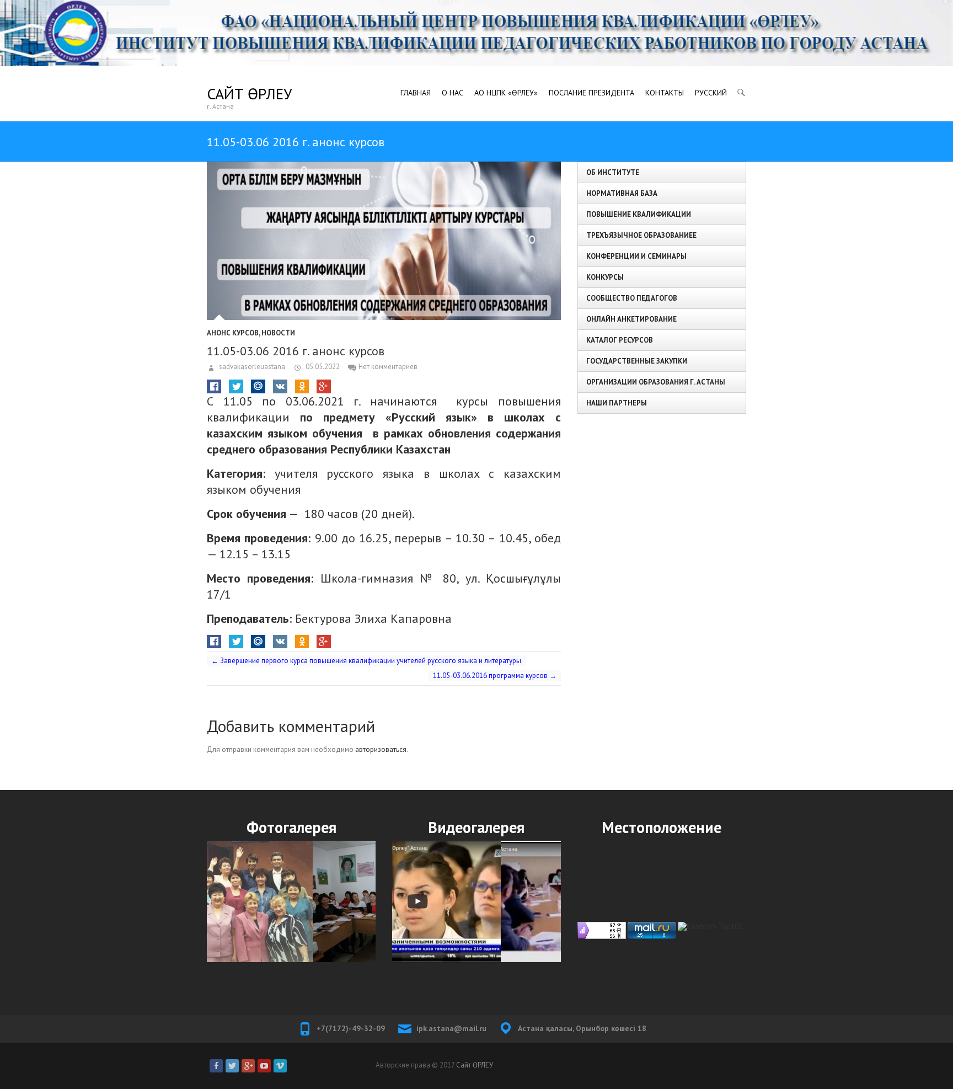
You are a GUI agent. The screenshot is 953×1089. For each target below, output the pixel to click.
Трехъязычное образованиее (641, 235)
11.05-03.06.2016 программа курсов (494, 675)
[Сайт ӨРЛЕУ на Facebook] (216, 1065)
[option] (291, 901)
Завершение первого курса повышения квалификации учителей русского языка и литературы (366, 660)
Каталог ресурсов (619, 340)
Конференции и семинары (636, 256)
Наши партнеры (616, 403)
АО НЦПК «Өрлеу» (506, 93)
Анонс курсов (233, 333)
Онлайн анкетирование (631, 319)
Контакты (664, 93)
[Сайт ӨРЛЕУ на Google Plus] (248, 1065)
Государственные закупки (636, 361)
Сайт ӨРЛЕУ (249, 93)
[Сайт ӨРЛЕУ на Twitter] (232, 1065)
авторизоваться (380, 749)
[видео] (476, 901)
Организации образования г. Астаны (655, 382)
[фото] (291, 901)
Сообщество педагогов (631, 298)
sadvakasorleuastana (251, 366)
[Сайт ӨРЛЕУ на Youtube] (264, 1065)
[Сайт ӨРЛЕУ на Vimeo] (280, 1065)
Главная (415, 93)
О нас (452, 93)
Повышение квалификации (638, 214)
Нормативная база (621, 193)
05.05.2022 (322, 366)
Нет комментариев (387, 366)
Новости (278, 333)
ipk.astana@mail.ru (451, 1028)
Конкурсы (605, 277)
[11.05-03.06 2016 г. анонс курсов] (384, 241)
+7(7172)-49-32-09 (351, 1028)
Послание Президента (591, 93)
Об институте (612, 172)
